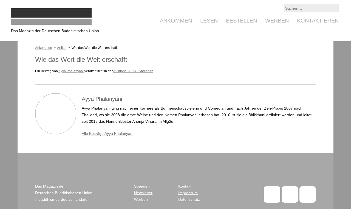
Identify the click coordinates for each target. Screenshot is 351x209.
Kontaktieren (318, 21)
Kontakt (184, 186)
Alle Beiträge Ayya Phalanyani (107, 133)
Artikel (61, 48)
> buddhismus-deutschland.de (61, 199)
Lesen (209, 21)
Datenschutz (189, 199)
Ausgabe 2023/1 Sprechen (133, 71)
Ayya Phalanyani (71, 71)
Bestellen (241, 21)
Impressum (188, 193)
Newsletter (143, 193)
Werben (277, 21)
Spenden (142, 186)
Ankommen (176, 21)
